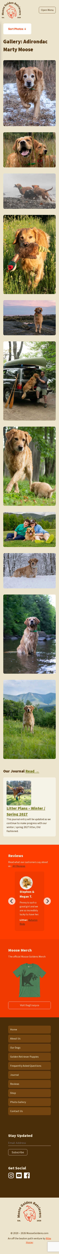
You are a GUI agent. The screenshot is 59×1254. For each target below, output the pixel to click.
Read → (32, 771)
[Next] (47, 901)
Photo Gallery (18, 1102)
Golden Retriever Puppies (24, 1057)
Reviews (14, 1084)
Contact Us (16, 1111)
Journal (14, 1075)
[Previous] (11, 901)
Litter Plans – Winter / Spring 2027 (26, 811)
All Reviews (19, 866)
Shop (13, 1093)
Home (13, 1029)
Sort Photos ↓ (17, 29)
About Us (15, 1038)
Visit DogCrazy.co (29, 1005)
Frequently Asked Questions (25, 1066)
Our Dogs (15, 1048)
